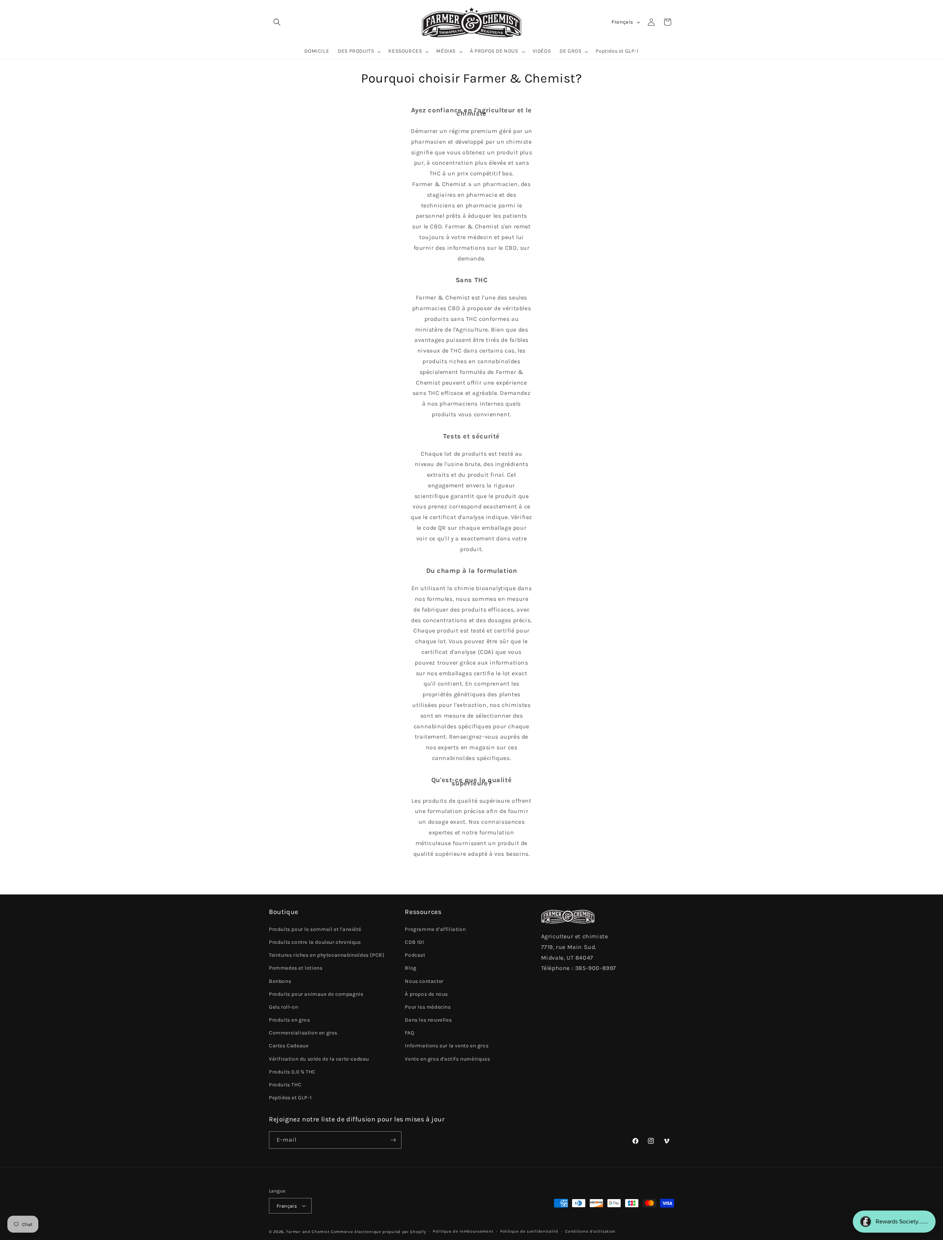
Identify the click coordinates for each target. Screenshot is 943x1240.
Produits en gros (289, 1020)
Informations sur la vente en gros (446, 1046)
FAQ (409, 1033)
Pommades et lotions (295, 968)
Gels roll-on (283, 1007)
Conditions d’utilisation (590, 1231)
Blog (410, 968)
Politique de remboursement (463, 1231)
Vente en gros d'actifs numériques (447, 1059)
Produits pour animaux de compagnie (316, 994)
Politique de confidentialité (529, 1231)
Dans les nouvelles (428, 1020)
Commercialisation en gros (303, 1033)
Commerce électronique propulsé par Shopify (378, 1231)
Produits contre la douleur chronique (315, 942)
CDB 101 (414, 942)
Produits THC (285, 1085)
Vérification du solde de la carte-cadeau (319, 1059)
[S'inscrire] (393, 1140)
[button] (277, 22)
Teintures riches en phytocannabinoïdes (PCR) (326, 955)
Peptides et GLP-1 (290, 1097)
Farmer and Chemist (308, 1231)
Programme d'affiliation (435, 929)
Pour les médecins (428, 1007)
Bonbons (280, 981)
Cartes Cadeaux (288, 1046)
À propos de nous (426, 994)
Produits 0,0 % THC (292, 1072)
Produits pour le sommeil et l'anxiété (315, 929)
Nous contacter (424, 981)
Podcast (415, 955)
